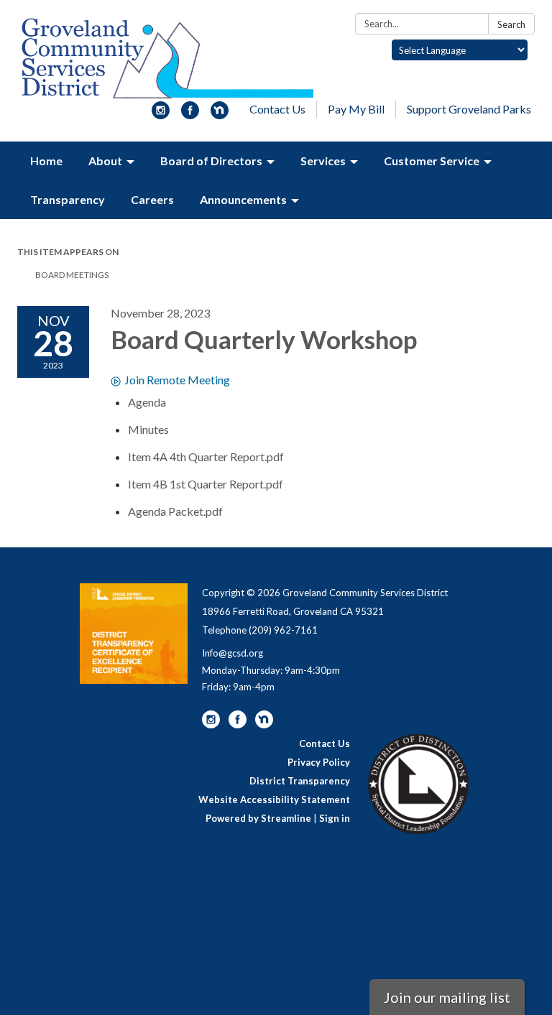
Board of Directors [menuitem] (211, 160)
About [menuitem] (105, 160)
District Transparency (299, 781)
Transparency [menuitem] (67, 199)
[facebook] (190, 114)
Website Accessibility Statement (274, 799)
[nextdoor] (220, 114)
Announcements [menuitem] (243, 199)
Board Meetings (72, 274)
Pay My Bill (356, 109)
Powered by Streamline (258, 818)
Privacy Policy (319, 762)
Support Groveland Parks (469, 109)
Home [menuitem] (46, 160)
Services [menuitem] (323, 160)
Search (511, 24)
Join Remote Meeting (177, 379)
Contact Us (277, 109)
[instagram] (161, 114)
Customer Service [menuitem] (431, 160)
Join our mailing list (447, 997)
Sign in (334, 818)
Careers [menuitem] (152, 199)
